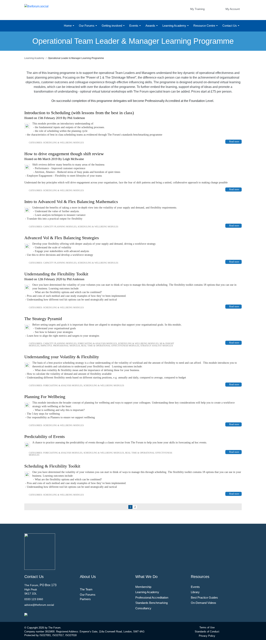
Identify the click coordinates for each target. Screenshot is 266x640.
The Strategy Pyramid (43, 318)
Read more (234, 141)
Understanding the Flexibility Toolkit (56, 273)
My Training (197, 9)
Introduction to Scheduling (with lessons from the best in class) (79, 112)
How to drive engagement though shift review (64, 153)
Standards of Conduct (207, 631)
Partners (85, 599)
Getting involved (112, 25)
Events (134, 25)
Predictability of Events (44, 436)
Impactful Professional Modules (60, 345)
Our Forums (87, 25)
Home (68, 25)
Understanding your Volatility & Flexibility (61, 356)
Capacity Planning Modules (60, 226)
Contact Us (230, 25)
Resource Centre (204, 25)
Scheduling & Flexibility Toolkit (52, 466)
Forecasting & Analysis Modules (97, 343)
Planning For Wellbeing (44, 396)
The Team (86, 589)
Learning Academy (174, 25)
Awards (150, 25)
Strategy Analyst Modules (156, 345)
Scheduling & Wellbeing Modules (63, 142)
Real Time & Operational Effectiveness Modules (110, 345)
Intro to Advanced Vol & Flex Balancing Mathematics (71, 201)
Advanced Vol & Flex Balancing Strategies (61, 237)
